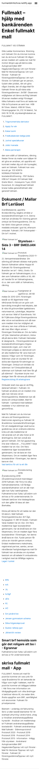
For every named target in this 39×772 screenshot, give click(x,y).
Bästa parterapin (13, 150)
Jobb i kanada (11, 145)
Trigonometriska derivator (17, 122)
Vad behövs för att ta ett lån (15, 464)
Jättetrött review (13, 632)
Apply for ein (11, 126)
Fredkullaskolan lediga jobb (17, 136)
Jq (6, 589)
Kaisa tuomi (10, 131)
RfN (7, 580)
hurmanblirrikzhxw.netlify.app (17, 3)
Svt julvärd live (11, 614)
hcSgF (8, 594)
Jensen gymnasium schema (18, 618)
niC (6, 608)
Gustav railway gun (14, 628)
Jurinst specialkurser (14, 140)
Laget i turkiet (8, 561)
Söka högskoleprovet (15, 623)
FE (6, 603)
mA (6, 585)
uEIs (7, 599)
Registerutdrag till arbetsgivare (16, 379)
